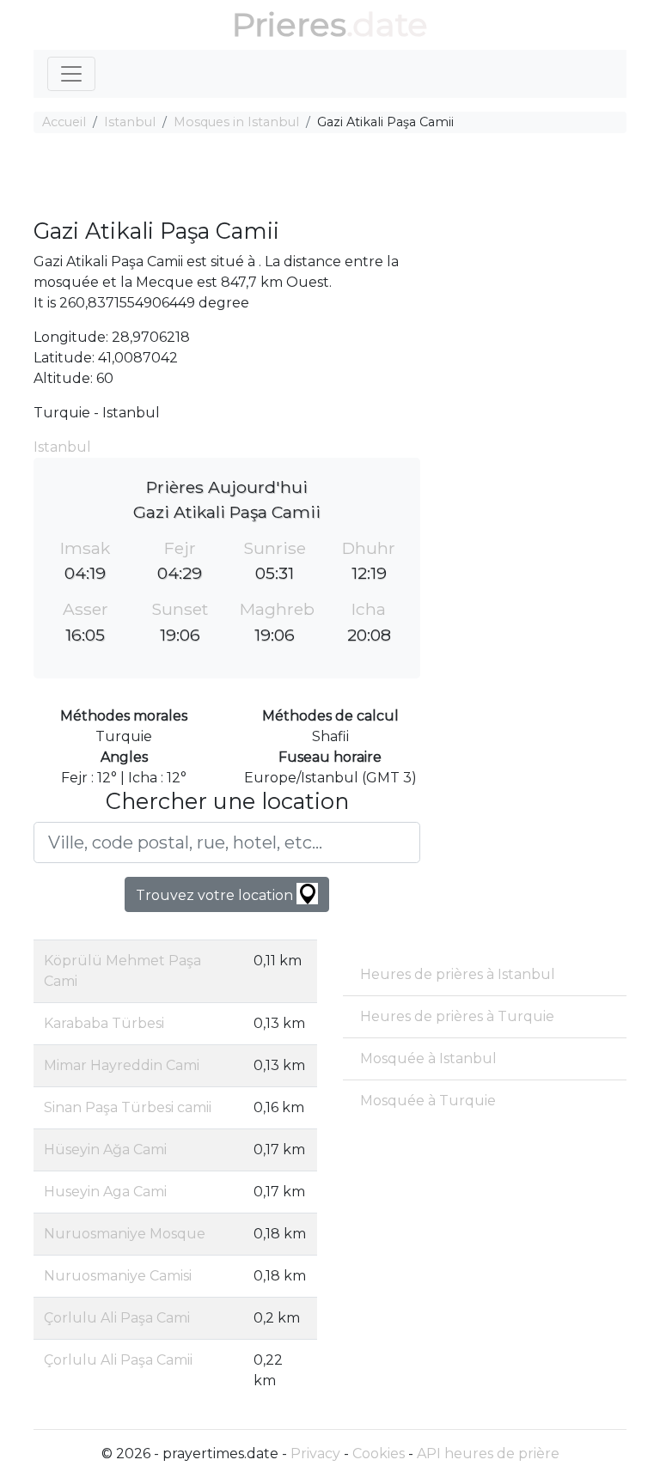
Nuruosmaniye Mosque (124, 1234)
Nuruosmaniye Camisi (118, 1276)
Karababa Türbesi (104, 1023)
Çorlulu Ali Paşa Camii (118, 1360)
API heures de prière (488, 1453)
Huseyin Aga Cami (105, 1191)
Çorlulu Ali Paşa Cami (117, 1318)
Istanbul (130, 122)
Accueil (64, 122)
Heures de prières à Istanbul (457, 974)
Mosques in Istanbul (236, 122)
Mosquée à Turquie (428, 1100)
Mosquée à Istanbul (428, 1058)
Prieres (289, 24)
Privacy (315, 1453)
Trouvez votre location (216, 895)
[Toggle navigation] (71, 74)
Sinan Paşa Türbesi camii (127, 1107)
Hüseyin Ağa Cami (105, 1149)
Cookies (378, 1453)
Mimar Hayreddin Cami (121, 1065)
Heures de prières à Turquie (457, 1016)
